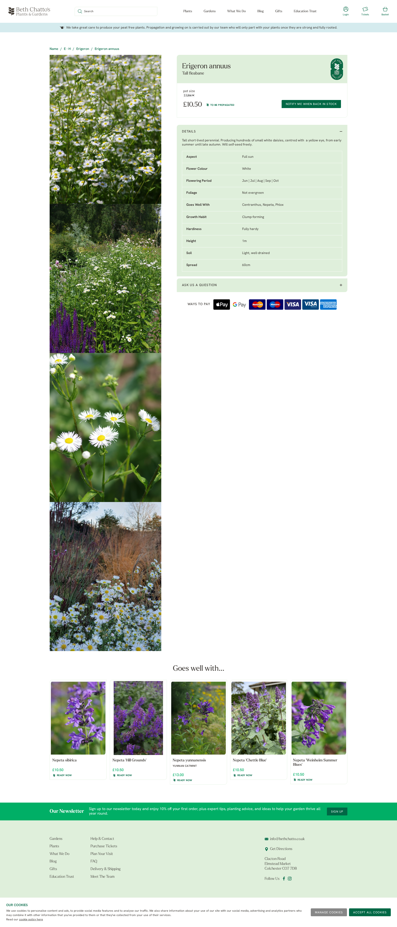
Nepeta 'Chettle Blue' (250, 760)
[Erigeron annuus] (105, 129)
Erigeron (82, 49)
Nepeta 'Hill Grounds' (129, 760)
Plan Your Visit (102, 854)
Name (54, 49)
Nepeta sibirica (64, 760)
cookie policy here (31, 919)
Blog (260, 11)
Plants (187, 11)
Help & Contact (102, 839)
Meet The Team (103, 877)
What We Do (236, 11)
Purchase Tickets (104, 846)
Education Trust (305, 11)
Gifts (278, 11)
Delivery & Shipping (106, 869)
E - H (67, 49)
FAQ (94, 861)
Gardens (210, 11)
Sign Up (337, 811)
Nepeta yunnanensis (189, 760)
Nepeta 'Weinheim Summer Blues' (315, 763)
